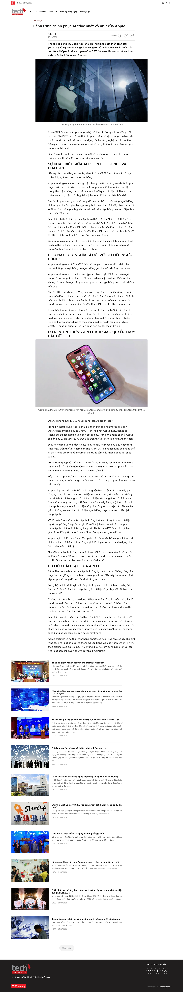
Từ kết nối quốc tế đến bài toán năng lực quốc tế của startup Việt (85, 719)
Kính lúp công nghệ (68, 12)
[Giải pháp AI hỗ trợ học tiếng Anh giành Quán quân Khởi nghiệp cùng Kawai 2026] (30, 899)
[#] (163, 3)
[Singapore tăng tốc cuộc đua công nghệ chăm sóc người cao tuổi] (30, 870)
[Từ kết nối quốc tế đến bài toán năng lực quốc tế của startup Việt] (30, 728)
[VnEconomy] (13, 2)
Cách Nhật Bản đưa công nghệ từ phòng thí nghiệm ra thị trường (85, 776)
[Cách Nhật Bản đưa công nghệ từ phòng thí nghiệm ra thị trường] (30, 785)
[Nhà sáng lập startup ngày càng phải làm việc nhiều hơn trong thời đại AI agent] (30, 699)
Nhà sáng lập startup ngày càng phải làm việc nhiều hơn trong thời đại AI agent (87, 692)
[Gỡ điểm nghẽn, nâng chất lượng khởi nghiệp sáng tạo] (30, 756)
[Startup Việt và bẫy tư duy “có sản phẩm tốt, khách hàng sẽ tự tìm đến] (30, 813)
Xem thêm (66, 948)
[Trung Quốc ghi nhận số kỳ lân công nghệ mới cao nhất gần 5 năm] (30, 927)
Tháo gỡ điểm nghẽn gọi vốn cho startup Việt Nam (78, 662)
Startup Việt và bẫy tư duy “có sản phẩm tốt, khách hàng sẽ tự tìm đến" (87, 806)
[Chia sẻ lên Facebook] (120, 35)
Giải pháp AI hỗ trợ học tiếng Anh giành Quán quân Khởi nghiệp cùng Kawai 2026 (87, 891)
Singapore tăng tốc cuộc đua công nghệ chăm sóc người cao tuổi (85, 862)
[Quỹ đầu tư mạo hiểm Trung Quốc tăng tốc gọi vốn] (30, 842)
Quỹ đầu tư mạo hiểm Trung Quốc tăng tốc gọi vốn (78, 833)
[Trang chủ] (30, 11)
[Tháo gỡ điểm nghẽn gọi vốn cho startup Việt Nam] (30, 671)
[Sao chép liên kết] (132, 35)
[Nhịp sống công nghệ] (18, 11)
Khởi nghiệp (85, 12)
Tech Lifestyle (40, 12)
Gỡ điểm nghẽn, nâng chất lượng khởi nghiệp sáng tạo (79, 748)
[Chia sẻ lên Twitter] (126, 35)
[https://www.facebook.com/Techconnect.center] (166, 3)
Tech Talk (53, 12)
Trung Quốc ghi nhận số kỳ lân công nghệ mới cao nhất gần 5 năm (86, 919)
